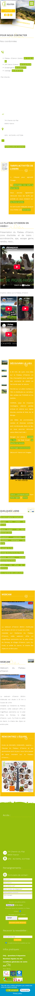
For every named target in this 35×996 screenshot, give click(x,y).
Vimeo (25, 498)
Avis (5, 966)
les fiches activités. (17, 202)
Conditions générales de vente (15, 962)
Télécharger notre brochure (20, 448)
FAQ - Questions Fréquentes (14, 955)
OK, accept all (13, 990)
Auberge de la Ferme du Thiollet (12, 553)
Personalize (25, 990)
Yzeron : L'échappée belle (19, 494)
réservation (26, 210)
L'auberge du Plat (6, 548)
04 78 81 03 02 (17, 71)
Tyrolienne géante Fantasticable (11, 517)
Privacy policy (17, 993)
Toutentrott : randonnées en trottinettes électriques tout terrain (12, 540)
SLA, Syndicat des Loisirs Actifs (11, 573)
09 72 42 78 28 (25, 64)
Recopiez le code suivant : (17, 914)
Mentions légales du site (13, 959)
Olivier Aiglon (15, 498)
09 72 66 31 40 (20, 67)
